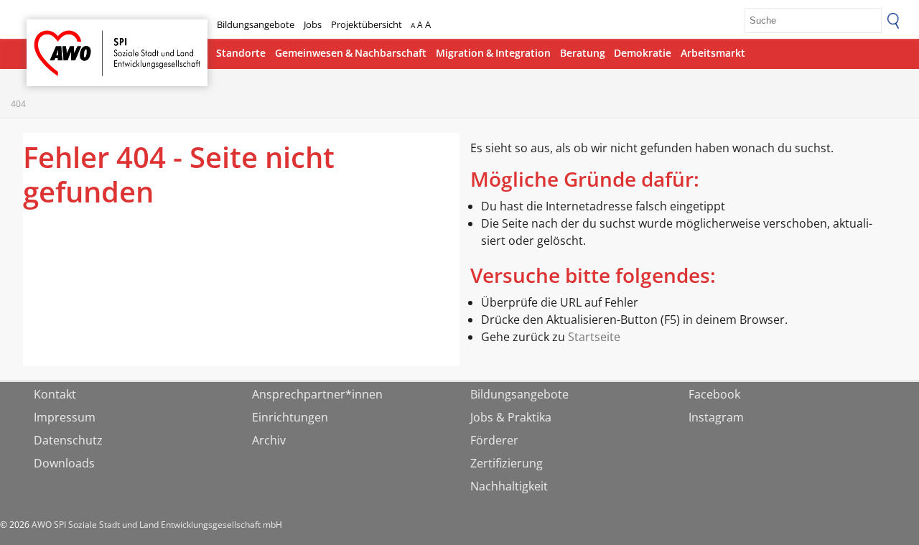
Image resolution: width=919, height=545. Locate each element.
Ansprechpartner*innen (317, 394)
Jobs (313, 24)
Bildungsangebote (255, 24)
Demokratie (642, 53)
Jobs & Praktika (510, 417)
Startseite (64, 40)
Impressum (64, 417)
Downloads (64, 463)
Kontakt (55, 394)
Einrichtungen (290, 417)
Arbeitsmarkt (713, 53)
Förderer (494, 440)
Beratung (582, 53)
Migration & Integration (493, 53)
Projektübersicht (366, 24)
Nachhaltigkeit (509, 486)
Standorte (241, 53)
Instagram (716, 417)
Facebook (714, 394)
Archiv (269, 440)
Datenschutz (68, 440)
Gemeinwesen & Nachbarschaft (350, 53)
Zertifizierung (506, 463)
